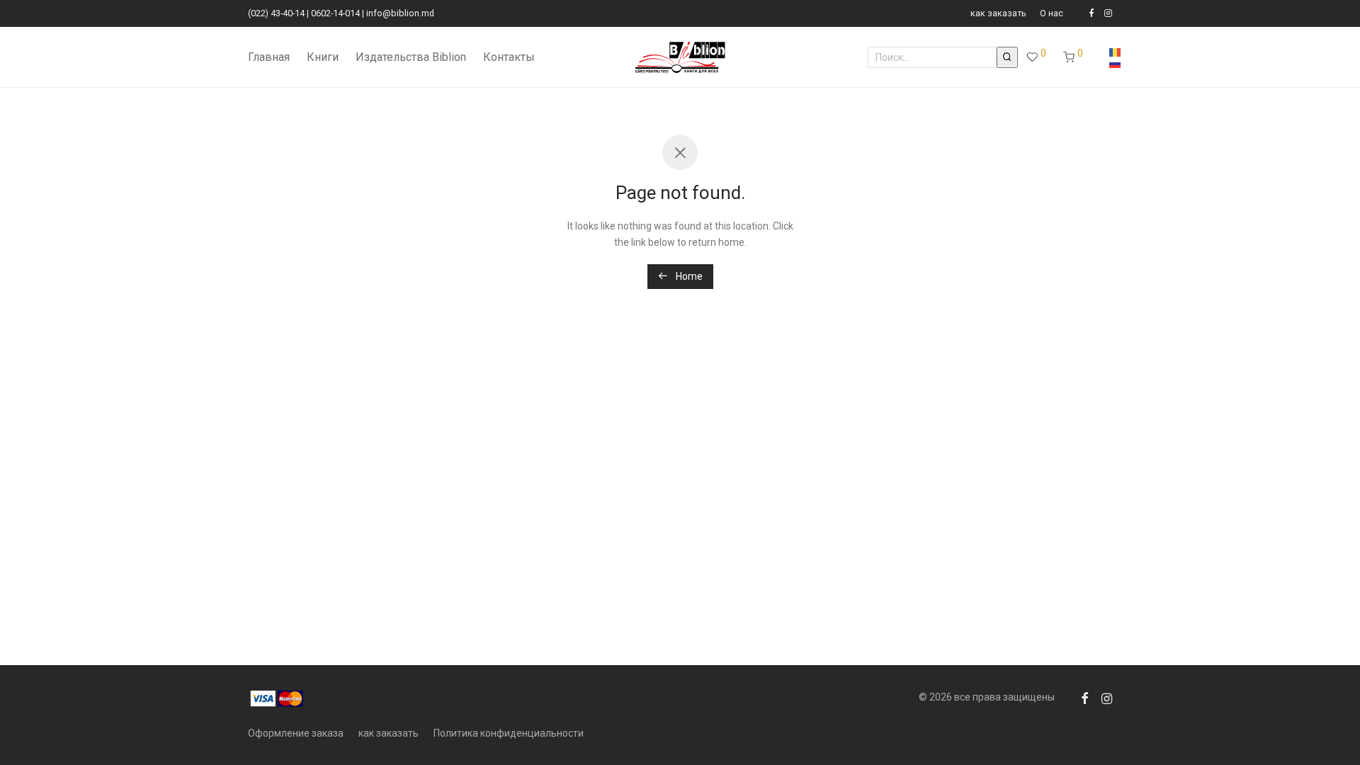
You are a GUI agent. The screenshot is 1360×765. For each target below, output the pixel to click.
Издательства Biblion (411, 57)
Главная (269, 57)
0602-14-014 (335, 13)
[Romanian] (1115, 51)
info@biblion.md (400, 13)
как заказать (998, 13)
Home (688, 276)
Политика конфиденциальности (509, 733)
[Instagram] (1108, 13)
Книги (323, 57)
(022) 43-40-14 (276, 13)
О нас (1051, 13)
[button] (1007, 57)
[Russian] (1115, 63)
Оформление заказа (296, 733)
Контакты (509, 57)
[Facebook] (1091, 13)
